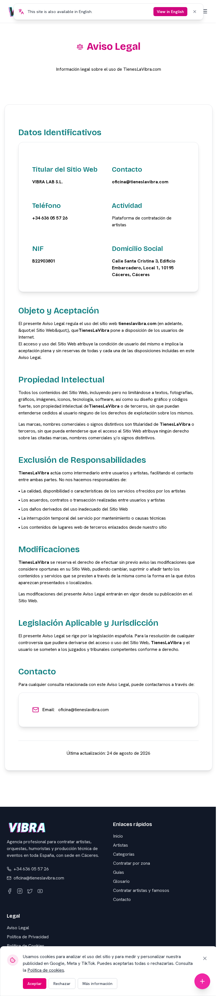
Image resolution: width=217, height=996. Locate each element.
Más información (97, 983)
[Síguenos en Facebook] (9, 891)
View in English (170, 11)
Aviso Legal (18, 928)
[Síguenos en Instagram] (20, 891)
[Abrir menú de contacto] (202, 981)
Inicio (118, 836)
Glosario (121, 881)
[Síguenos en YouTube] (40, 891)
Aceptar (34, 983)
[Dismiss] (195, 12)
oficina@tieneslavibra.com (83, 710)
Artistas (120, 845)
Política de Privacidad (28, 937)
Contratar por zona (131, 863)
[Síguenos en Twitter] (30, 891)
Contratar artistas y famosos (141, 890)
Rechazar (62, 983)
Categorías (123, 854)
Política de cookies (45, 970)
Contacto (122, 899)
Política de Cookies (25, 946)
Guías (118, 872)
